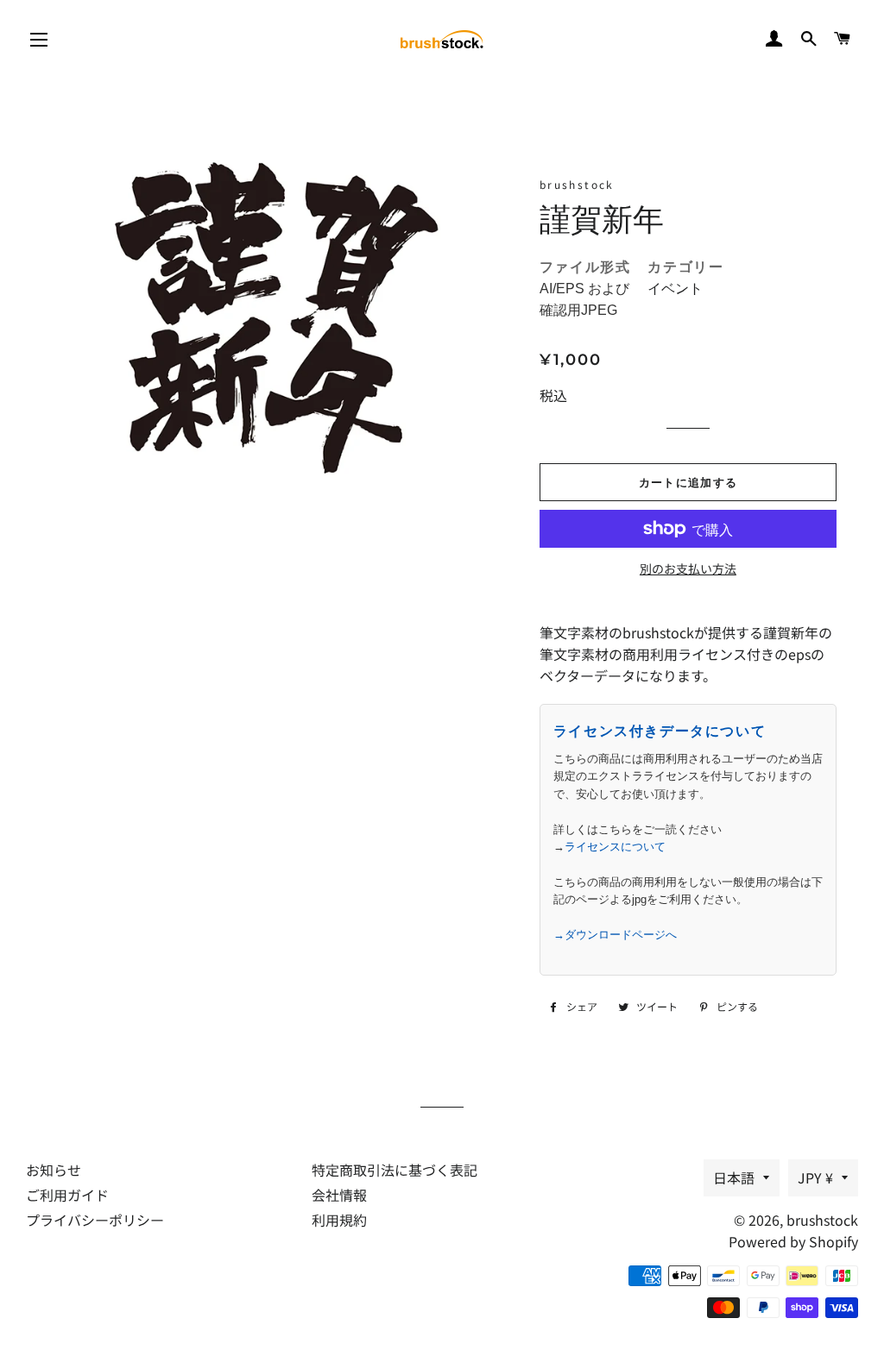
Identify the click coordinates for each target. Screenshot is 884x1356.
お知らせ (53, 1169)
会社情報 (339, 1194)
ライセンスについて (615, 846)
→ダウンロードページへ (615, 934)
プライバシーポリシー (95, 1219)
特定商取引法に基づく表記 (394, 1169)
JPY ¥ (815, 1177)
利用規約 (339, 1219)
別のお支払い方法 (688, 568)
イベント (675, 288)
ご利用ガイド (67, 1194)
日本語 (734, 1177)
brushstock (822, 1219)
